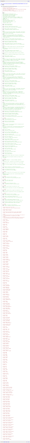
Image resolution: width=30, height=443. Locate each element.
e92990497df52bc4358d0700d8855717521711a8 (19, 3)
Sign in (28, 1)
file (15, 6)
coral (1, 3)
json (28, 441)
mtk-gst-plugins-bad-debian (7, 3)
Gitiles (4, 441)
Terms (8, 441)
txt (26, 441)
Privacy (6, 441)
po (1, 4)
